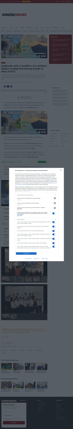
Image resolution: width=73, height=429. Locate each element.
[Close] (61, 170)
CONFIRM (26, 253)
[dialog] (36, 214)
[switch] (54, 198)
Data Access (36, 258)
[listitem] (36, 195)
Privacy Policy (44, 258)
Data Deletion (28, 258)
